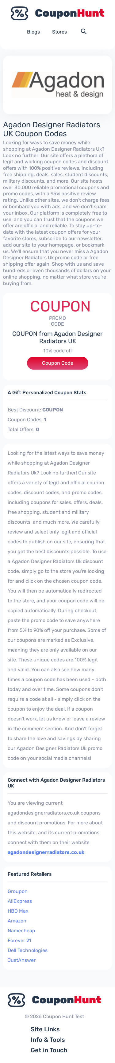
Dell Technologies (28, 950)
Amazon (17, 921)
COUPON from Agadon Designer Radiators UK (57, 337)
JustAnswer (22, 960)
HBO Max (18, 911)
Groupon (18, 891)
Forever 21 (19, 940)
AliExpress (20, 901)
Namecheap (21, 931)
